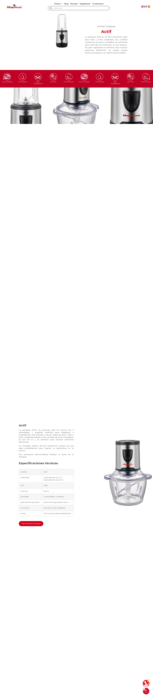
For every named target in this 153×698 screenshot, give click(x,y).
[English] (142, 6)
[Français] (145, 6)
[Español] (149, 6)
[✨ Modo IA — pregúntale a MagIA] (146, 683)
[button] (58, 4)
